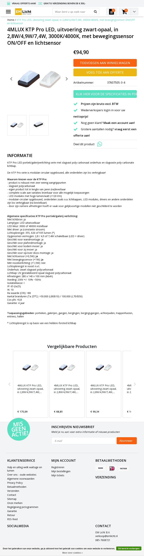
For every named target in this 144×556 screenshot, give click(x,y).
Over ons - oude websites (21, 474)
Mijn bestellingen (60, 471)
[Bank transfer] (100, 468)
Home (10, 19)
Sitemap (12, 499)
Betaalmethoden (16, 486)
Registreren (57, 467)
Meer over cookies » (72, 553)
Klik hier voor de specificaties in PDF (106, 94)
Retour (11, 515)
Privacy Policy (15, 482)
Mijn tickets (57, 475)
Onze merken (14, 503)
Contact (11, 495)
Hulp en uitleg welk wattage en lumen (24, 469)
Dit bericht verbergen (128, 548)
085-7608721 (102, 540)
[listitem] (30, 384)
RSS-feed (12, 519)
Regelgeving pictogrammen (22, 507)
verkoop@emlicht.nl (106, 536)
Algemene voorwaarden (20, 478)
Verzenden (13, 490)
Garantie (12, 511)
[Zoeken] (95, 11)
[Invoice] (123, 468)
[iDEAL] (112, 468)
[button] (9, 384)
